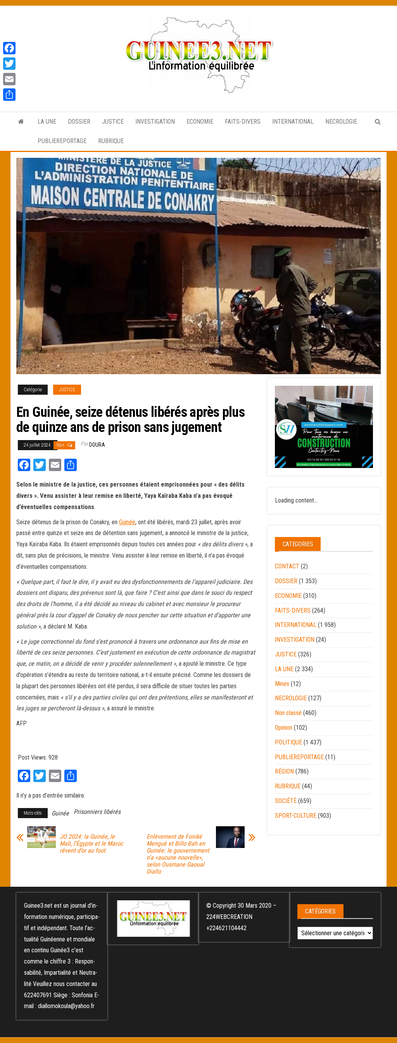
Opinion (283, 727)
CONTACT (287, 566)
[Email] (9, 79)
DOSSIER (79, 121)
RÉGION (284, 771)
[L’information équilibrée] (21, 121)
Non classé (288, 713)
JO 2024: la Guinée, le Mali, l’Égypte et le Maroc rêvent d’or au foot (91, 843)
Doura (97, 445)
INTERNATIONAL (293, 121)
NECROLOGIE (341, 121)
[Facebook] (9, 48)
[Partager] (9, 94)
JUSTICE (113, 121)
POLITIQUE (288, 742)
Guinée (127, 522)
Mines (282, 683)
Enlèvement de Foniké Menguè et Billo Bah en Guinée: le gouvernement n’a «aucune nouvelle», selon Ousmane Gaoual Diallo (178, 854)
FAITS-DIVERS (243, 121)
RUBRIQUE (111, 141)
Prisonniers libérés (97, 811)
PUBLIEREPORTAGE (62, 141)
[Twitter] (9, 63)
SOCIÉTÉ (286, 801)
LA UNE (47, 121)
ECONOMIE (199, 121)
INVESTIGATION (155, 121)
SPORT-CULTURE (295, 815)
